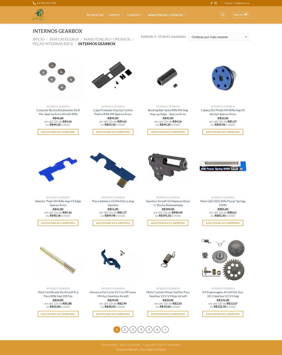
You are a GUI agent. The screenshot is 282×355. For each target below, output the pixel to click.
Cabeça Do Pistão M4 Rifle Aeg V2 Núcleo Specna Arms (223, 112)
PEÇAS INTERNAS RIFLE (53, 43)
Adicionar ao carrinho (58, 132)
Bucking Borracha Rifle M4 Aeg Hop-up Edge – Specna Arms (168, 112)
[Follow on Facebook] (211, 3)
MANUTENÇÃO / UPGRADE (165, 15)
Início (39, 39)
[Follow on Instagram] (215, 3)
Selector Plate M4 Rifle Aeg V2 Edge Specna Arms (58, 203)
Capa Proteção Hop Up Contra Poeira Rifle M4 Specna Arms (113, 112)
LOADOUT (134, 15)
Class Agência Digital (152, 349)
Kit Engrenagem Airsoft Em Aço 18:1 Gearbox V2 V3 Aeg (223, 294)
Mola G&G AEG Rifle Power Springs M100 (223, 203)
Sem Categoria (64, 39)
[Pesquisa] (223, 15)
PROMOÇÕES (95, 15)
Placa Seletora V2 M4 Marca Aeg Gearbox (113, 203)
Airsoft (114, 15)
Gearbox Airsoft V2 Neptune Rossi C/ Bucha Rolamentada (168, 203)
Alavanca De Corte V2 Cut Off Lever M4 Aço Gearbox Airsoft (113, 294)
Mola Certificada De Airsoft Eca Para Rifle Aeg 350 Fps (58, 294)
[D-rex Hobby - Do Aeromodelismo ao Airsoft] (56, 15)
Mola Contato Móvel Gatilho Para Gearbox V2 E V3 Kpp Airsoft (168, 294)
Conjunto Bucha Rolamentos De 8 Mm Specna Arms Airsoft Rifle (58, 112)
